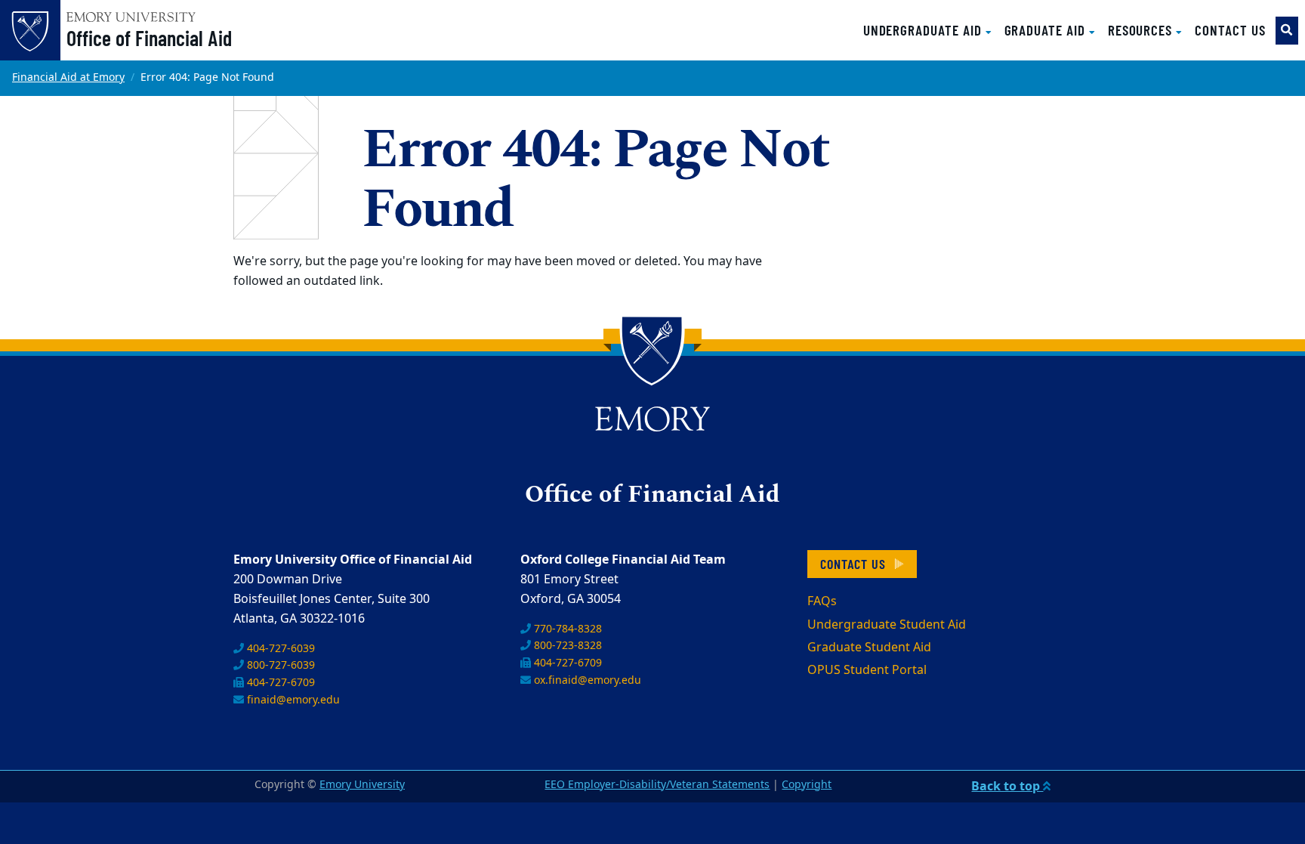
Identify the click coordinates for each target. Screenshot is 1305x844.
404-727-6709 (279, 683)
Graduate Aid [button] (1046, 30)
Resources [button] (1142, 30)
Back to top (1007, 787)
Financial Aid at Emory (68, 77)
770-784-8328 (566, 629)
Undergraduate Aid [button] (924, 30)
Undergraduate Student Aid (886, 625)
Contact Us (1230, 30)
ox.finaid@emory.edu (586, 680)
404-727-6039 (279, 649)
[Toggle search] (1287, 31)
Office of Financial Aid (149, 37)
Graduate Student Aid (869, 647)
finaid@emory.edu (292, 700)
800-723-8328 (566, 646)
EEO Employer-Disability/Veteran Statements (657, 785)
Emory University (362, 785)
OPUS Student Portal (867, 670)
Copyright (806, 785)
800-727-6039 (279, 665)
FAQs (822, 601)
